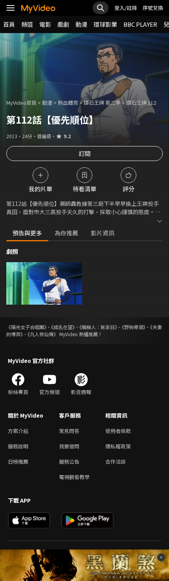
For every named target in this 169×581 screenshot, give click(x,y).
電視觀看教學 (74, 477)
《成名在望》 (63, 327)
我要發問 (69, 446)
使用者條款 (118, 431)
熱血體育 (68, 102)
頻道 (27, 24)
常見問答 (69, 431)
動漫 (81, 24)
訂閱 (84, 153)
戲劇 (63, 24)
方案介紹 (18, 431)
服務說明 (18, 446)
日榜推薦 (18, 461)
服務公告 (69, 461)
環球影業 (105, 24)
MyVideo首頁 (21, 102)
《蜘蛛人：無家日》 (98, 327)
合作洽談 (115, 461)
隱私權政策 (118, 446)
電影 (45, 24)
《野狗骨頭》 (133, 327)
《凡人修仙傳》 (43, 334)
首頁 (9, 24)
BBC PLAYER (140, 24)
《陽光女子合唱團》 (26, 327)
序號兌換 (153, 7)
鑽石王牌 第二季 (102, 102)
